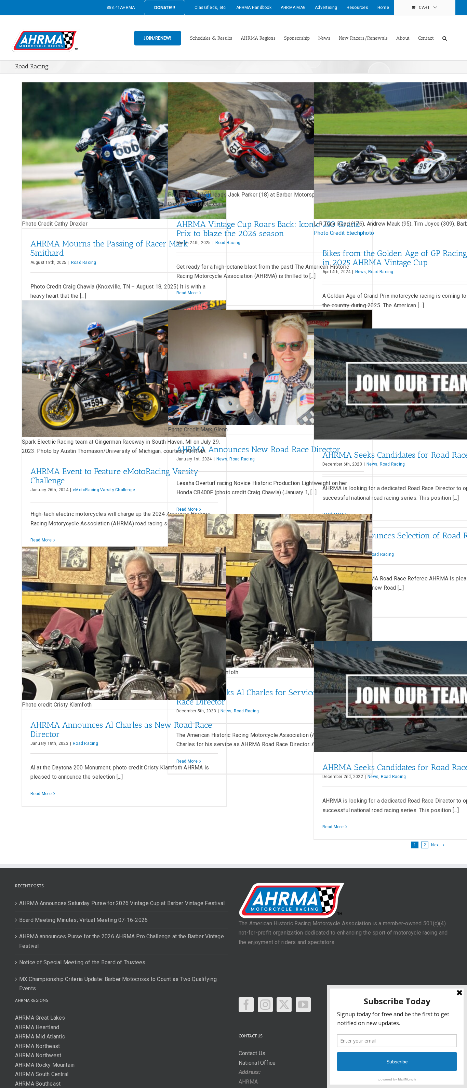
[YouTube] (303, 1004)
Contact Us (252, 1053)
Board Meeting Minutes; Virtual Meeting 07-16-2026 (83, 920)
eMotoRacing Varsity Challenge (104, 489)
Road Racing (83, 262)
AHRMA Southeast (38, 1083)
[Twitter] (284, 1004)
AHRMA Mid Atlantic (40, 1036)
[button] (444, 37)
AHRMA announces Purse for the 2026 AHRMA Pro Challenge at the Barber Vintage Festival (121, 941)
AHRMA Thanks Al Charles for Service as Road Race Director (261, 697)
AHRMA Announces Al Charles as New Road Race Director (121, 729)
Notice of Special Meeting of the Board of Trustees (82, 962)
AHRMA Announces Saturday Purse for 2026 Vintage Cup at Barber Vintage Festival (122, 903)
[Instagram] (265, 1004)
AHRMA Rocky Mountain (45, 1065)
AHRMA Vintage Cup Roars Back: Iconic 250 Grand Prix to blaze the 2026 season (268, 228)
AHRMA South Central (42, 1074)
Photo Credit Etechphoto (344, 233)
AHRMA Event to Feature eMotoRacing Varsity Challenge (114, 475)
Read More (187, 293)
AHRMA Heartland (37, 1027)
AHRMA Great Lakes (40, 1018)
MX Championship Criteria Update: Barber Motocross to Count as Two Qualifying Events (118, 984)
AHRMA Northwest (38, 1055)
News (360, 271)
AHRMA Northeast (37, 1046)
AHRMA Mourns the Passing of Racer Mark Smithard (109, 248)
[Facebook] (246, 1004)
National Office (257, 1063)
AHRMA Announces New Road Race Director (258, 449)
